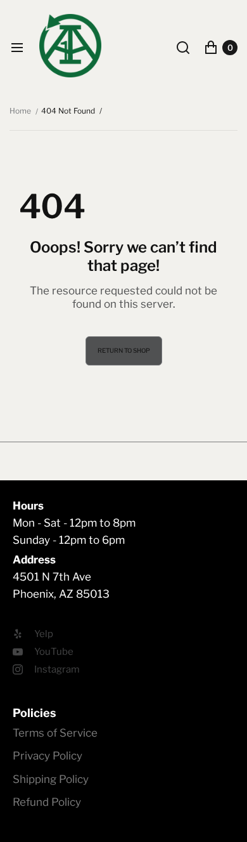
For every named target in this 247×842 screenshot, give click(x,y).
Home (20, 111)
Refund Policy (47, 802)
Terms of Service (55, 733)
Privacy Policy (47, 755)
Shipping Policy (51, 779)
